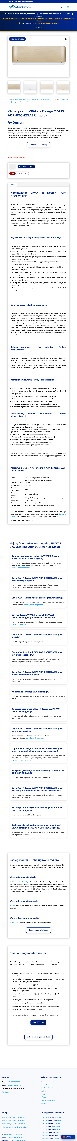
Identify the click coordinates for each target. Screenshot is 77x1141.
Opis (12, 185)
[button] (66, 39)
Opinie (43, 1094)
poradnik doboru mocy (21, 568)
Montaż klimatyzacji (47, 1082)
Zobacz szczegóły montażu (38, 1037)
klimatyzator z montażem (12, 1134)
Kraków (12, 882)
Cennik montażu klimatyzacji (50, 1088)
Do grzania (16, 102)
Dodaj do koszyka (26, 167)
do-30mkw (18, 99)
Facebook (5, 1092)
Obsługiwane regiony (38, 145)
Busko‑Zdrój (14, 923)
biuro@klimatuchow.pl (14, 1085)
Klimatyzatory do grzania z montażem (14, 1127)
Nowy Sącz (25, 882)
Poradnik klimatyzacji (48, 1100)
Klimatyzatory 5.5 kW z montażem (13, 1124)
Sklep (5, 1113)
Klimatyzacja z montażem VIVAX (41, 99)
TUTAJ (33, 520)
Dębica (12, 906)
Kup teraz (38, 28)
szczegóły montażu (19, 624)
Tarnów (18, 882)
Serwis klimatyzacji (47, 1085)
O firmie (43, 1097)
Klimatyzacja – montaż (51, 1117)
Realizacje (44, 1091)
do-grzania (26, 99)
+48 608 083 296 (14, 1082)
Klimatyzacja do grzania (33, 605)
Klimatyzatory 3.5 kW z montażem (13, 1120)
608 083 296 (38, 1022)
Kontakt (6, 1077)
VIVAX (27, 102)
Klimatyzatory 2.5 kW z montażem (13, 1117)
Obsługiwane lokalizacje (38, 930)
